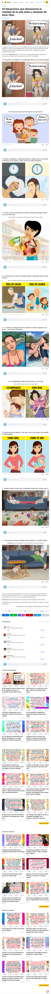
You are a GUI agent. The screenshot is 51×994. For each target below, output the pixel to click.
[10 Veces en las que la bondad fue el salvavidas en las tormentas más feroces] (13, 943)
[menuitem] (15, 2)
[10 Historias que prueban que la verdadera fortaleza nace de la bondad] (13, 840)
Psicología (4, 5)
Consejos (28, 717)
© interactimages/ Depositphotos (7, 261)
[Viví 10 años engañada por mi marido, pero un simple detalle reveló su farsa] (37, 888)
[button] (9, 611)
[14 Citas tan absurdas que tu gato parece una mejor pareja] (13, 864)
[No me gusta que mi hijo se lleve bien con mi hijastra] (13, 919)
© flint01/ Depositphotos (6, 199)
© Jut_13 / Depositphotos (6, 474)
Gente (3, 693)
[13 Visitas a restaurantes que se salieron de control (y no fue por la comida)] (13, 703)
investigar (20, 54)
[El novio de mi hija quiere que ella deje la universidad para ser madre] (37, 967)
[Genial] (7, 2)
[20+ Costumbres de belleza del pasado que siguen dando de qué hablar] (37, 703)
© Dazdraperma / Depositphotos (16, 314)
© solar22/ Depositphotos (14, 199)
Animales (28, 770)
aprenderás (12, 597)
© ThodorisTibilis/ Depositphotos (16, 474)
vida (20, 47)
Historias (3, 770)
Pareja (3, 741)
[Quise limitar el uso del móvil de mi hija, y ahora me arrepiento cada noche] (37, 679)
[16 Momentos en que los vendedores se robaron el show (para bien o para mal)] (13, 805)
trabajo (21, 595)
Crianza (27, 693)
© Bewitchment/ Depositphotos (18, 261)
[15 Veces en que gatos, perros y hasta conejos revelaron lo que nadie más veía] (37, 755)
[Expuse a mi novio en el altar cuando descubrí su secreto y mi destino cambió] (37, 864)
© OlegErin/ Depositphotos (6, 314)
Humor (3, 717)
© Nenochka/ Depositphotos (7, 144)
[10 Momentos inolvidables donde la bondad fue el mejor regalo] (37, 943)
